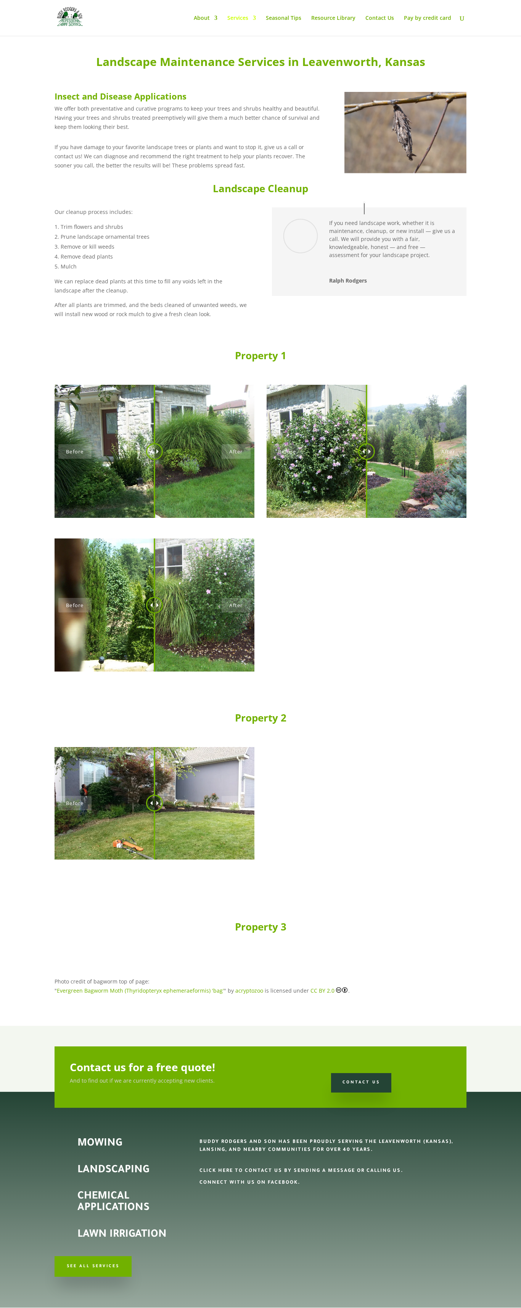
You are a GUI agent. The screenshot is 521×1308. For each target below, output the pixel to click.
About (202, 18)
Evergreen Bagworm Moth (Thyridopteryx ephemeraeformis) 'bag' (140, 990)
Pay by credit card (427, 18)
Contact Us (379, 18)
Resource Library (333, 18)
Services (237, 18)
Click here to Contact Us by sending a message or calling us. (301, 1171)
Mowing (99, 1144)
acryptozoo (249, 990)
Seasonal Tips (283, 18)
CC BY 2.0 (323, 990)
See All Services (93, 1266)
